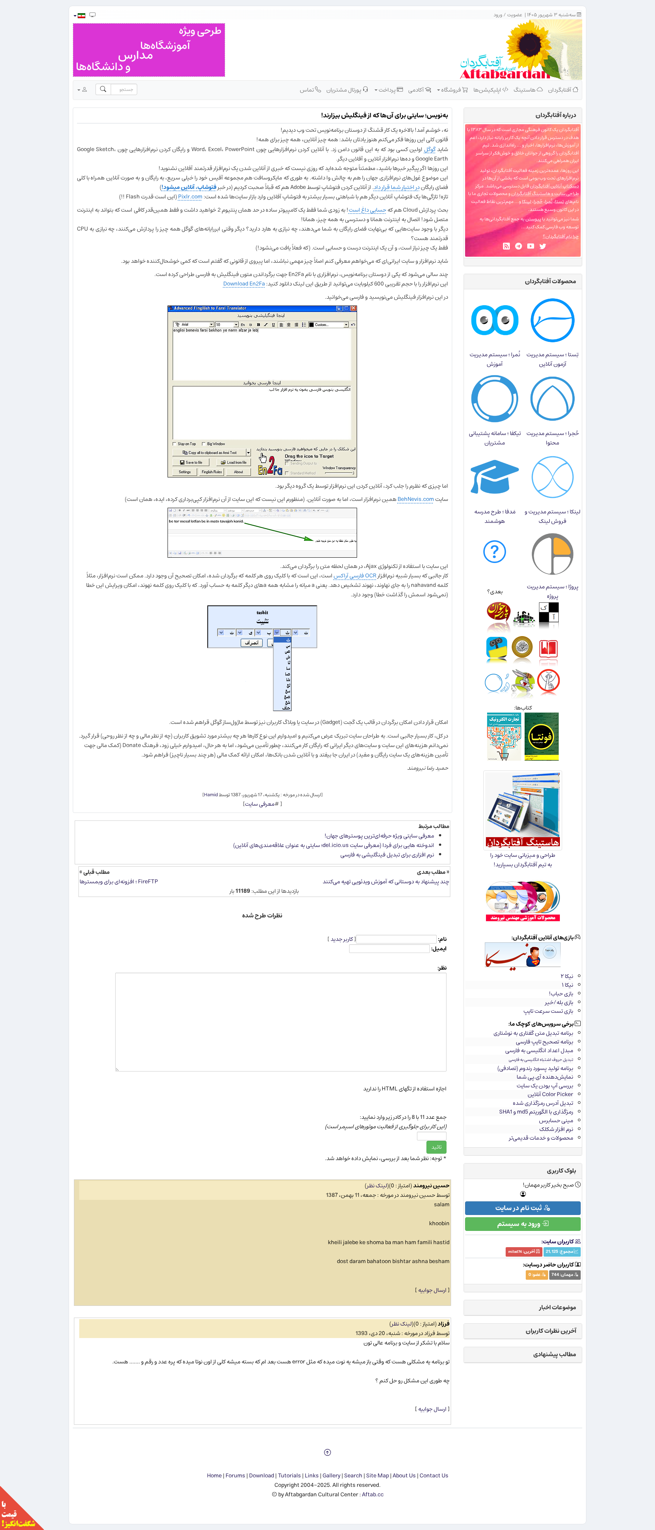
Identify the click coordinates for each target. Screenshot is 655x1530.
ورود (498, 15)
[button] (79, 15)
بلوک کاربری (561, 1170)
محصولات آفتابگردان (550, 281)
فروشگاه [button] (451, 90)
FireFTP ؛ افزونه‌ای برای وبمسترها (119, 882)
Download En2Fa (244, 284)
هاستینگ (525, 90)
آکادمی (416, 90)
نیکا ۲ (567, 976)
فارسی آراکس (349, 576)
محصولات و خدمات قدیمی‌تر (541, 1138)
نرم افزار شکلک (556, 1129)
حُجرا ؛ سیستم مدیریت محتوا (553, 438)
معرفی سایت (259, 804)
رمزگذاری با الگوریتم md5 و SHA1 (536, 1112)
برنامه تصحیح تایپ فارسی (544, 1042)
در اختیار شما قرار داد (397, 187)
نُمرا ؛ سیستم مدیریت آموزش (495, 359)
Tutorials (289, 1476)
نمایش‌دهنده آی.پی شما (545, 1077)
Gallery (331, 1476)
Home (214, 1476)
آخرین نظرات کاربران (551, 1331)
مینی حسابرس (556, 1120)
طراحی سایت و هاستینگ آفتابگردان (545, 194)
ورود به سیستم (519, 1224)
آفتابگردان (560, 90)
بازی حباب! (561, 994)
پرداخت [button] (387, 90)
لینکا (526, 202)
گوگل (430, 149)
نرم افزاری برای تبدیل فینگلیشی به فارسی (387, 855)
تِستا (559, 202)
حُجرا (538, 202)
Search (353, 1476)
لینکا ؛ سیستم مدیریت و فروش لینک (552, 516)
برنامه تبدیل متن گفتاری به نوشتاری (533, 1033)
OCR (370, 576)
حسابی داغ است (367, 210)
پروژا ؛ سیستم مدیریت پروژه (552, 591)
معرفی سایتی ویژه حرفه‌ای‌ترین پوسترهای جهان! (379, 836)
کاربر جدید (342, 939)
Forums (235, 1476)
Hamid (211, 795)
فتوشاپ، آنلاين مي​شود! (188, 187)
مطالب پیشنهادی (554, 1354)
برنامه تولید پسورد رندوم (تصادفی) (535, 1068)
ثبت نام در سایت (519, 1208)
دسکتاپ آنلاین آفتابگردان (554, 186)
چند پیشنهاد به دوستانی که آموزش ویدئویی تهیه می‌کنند (386, 882)
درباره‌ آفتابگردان (556, 115)
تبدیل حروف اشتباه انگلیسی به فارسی (541, 1059)
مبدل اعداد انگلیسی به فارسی (539, 1050)
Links (312, 1476)
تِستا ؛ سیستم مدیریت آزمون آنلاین (552, 359)
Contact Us (434, 1476)
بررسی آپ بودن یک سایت (545, 1086)
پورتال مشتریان (344, 90)
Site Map (377, 1476)
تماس (307, 90)
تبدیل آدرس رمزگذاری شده (543, 1103)
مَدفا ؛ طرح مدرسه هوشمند (495, 516)
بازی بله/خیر (559, 1002)
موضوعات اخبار (557, 1307)
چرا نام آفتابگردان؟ (561, 236)
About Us (404, 1476)
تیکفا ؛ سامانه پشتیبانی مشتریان (495, 438)
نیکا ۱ (567, 985)
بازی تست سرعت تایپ (548, 1011)
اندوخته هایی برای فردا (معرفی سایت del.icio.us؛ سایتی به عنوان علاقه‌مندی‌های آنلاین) (333, 845)
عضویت (514, 15)
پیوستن (533, 219)
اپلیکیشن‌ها (487, 90)
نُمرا (549, 202)
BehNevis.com (416, 499)
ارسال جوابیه (432, 1290)
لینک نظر (377, 1186)
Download (261, 1476)
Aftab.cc (373, 1494)
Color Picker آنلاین (550, 1094)
